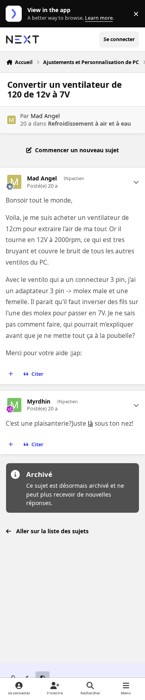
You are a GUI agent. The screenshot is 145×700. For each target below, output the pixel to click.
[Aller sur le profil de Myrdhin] (14, 405)
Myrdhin (38, 401)
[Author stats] (136, 182)
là (90, 423)
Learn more (15, 14)
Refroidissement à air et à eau (89, 123)
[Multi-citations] (11, 374)
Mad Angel (45, 116)
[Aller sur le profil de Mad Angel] (11, 120)
